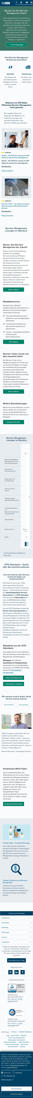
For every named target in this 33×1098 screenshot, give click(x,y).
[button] (21, 3)
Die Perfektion (8, 705)
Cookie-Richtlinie (12, 1067)
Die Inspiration (23, 705)
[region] (16, 1068)
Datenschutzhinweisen (17, 1065)
